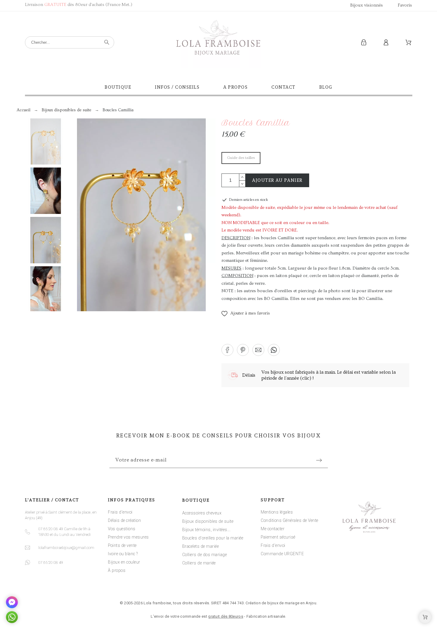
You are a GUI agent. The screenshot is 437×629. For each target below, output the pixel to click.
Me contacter (272, 528)
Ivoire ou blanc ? (123, 553)
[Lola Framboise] (218, 42)
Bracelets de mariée (200, 546)
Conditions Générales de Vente (289, 520)
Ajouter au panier (277, 180)
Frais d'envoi (120, 512)
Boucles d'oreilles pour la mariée (212, 538)
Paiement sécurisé (278, 537)
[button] (245, 313)
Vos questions (122, 528)
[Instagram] (218, 585)
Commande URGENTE (282, 553)
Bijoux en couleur (124, 562)
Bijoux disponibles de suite (208, 521)
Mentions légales (277, 512)
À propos (116, 570)
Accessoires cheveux (202, 513)
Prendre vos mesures (128, 537)
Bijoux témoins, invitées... (206, 529)
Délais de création (124, 520)
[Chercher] (107, 42)
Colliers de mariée (199, 563)
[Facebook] (200, 585)
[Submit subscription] (319, 460)
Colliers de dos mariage (204, 554)
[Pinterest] (237, 585)
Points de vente (122, 545)
